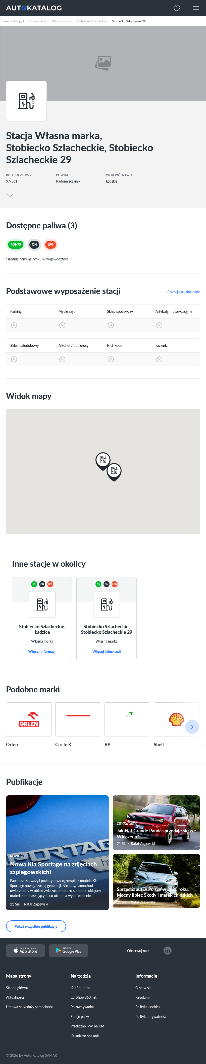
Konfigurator (80, 987)
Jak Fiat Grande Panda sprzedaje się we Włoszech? (156, 833)
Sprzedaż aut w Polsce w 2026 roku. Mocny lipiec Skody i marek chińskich (155, 892)
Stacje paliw (80, 1016)
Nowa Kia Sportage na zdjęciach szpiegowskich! (53, 868)
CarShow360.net (83, 997)
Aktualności (15, 997)
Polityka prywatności (151, 1016)
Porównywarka (82, 1006)
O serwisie (143, 987)
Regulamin (143, 997)
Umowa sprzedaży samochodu (29, 1006)
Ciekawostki (127, 824)
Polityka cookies (147, 1006)
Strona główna (17, 987)
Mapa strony (18, 976)
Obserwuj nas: (138, 950)
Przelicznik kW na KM (87, 1025)
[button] (114, 472)
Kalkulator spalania (85, 1035)
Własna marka (42, 641)
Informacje (146, 976)
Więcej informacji (42, 651)
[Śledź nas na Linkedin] (168, 951)
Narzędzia (81, 976)
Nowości (17, 856)
